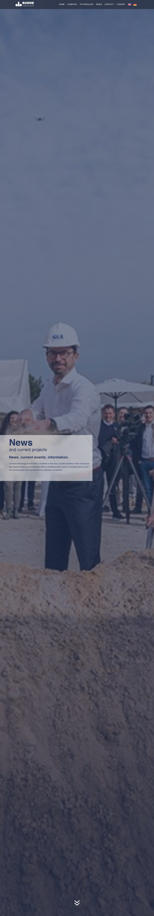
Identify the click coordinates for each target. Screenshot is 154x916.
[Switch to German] (135, 4)
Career (121, 4)
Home (62, 4)
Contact (109, 4)
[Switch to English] (129, 4)
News (99, 4)
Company (72, 4)
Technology (87, 4)
